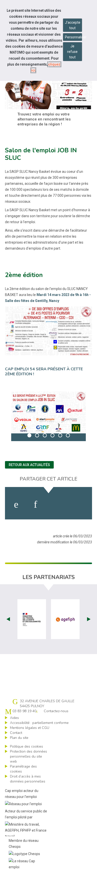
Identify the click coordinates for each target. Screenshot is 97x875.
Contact (16, 732)
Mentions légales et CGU (29, 727)
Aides (14, 717)
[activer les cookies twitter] (56, 504)
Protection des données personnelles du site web (28, 756)
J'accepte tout (72, 25)
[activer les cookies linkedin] (35, 504)
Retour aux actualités (29, 465)
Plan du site (19, 737)
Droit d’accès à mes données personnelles (27, 779)
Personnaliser (73, 37)
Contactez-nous (56, 711)
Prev (8, 619)
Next (89, 619)
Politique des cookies (26, 746)
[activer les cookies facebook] (16, 504)
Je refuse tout (72, 51)
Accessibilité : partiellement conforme (39, 722)
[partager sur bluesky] (79, 504)
